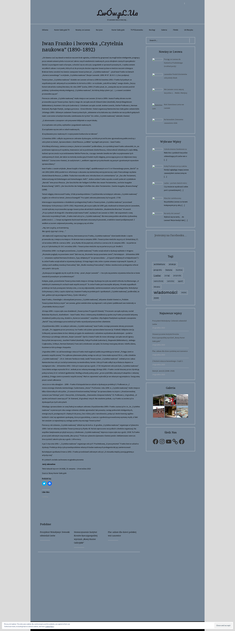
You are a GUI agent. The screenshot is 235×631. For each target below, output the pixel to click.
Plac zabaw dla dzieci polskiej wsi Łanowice (170, 351)
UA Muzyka (188, 30)
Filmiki (175, 30)
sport (180, 281)
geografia (158, 270)
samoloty (170, 281)
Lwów (157, 275)
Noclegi (152, 30)
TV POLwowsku (137, 30)
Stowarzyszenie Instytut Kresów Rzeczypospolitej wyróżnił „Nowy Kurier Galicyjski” (168, 337)
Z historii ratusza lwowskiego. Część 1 (167, 361)
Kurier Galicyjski (118, 30)
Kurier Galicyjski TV (61, 30)
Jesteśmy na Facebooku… (170, 235)
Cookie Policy (49, 626)
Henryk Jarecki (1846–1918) (163, 371)
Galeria (164, 30)
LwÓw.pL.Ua (117, 13)
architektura (159, 264)
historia (169, 270)
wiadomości (165, 292)
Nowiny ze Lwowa (83, 30)
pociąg (167, 275)
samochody (158, 281)
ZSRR (156, 298)
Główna (45, 30)
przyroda (177, 275)
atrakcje (172, 264)
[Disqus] (91, 586)
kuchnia (179, 270)
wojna (183, 292)
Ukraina (157, 287)
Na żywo (99, 30)
